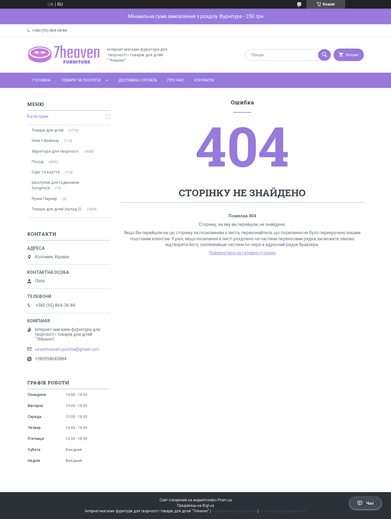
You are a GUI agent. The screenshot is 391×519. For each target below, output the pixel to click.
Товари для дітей (48, 130)
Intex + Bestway (45, 140)
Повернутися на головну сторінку (242, 252)
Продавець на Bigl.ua (195, 505)
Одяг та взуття (46, 172)
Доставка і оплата (138, 80)
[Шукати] (324, 55)
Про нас (175, 80)
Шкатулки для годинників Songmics (55, 185)
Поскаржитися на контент (234, 511)
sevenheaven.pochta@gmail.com (67, 349)
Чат (370, 503)
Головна (41, 80)
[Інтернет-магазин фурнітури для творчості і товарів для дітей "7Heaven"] (63, 65)
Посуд (37, 161)
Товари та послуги (80, 80)
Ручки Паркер (44, 198)
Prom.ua (225, 500)
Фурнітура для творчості (55, 151)
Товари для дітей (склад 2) (57, 209)
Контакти (204, 80)
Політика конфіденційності (282, 511)
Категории (37, 116)
